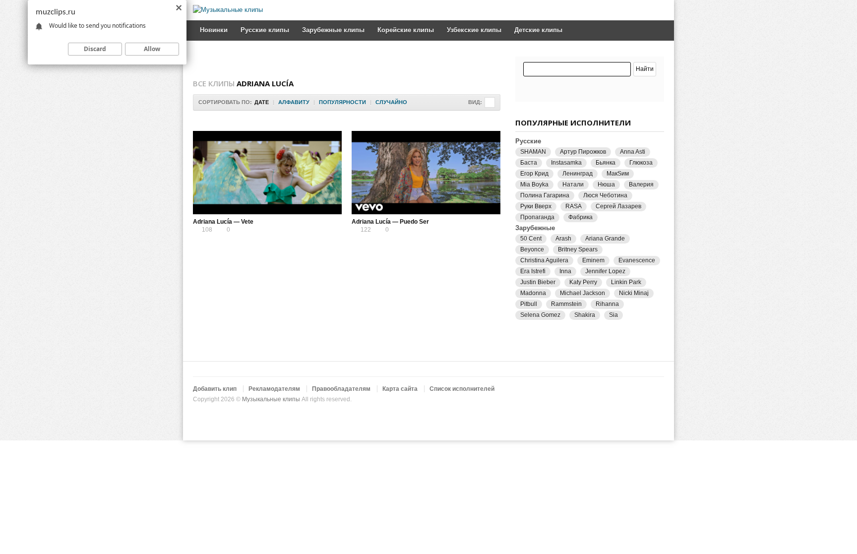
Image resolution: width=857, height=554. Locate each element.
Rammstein (566, 304)
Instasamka (566, 162)
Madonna (533, 293)
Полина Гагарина (544, 195)
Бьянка (605, 162)
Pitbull (528, 304)
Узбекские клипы (474, 30)
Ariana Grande (605, 238)
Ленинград (577, 173)
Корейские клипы (405, 30)
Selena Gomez (540, 314)
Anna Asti (632, 151)
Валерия (641, 184)
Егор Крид (534, 173)
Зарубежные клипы (333, 30)
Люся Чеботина (605, 195)
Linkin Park (626, 282)
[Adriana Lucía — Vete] (267, 172)
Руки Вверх (535, 206)
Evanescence (636, 260)
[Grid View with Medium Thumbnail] (490, 102)
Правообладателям (341, 388)
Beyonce (532, 249)
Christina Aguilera (544, 260)
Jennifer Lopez (605, 271)
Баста (528, 162)
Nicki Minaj (634, 293)
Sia (613, 314)
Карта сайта (400, 388)
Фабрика (580, 217)
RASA (573, 206)
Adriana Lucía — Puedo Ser (390, 221)
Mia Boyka (534, 184)
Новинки (214, 30)
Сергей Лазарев (618, 206)
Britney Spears (578, 249)
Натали (573, 184)
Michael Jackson (582, 293)
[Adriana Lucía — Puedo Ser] (426, 172)
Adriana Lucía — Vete (223, 221)
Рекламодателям (274, 388)
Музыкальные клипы (271, 399)
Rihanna (607, 304)
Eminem (593, 260)
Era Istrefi (533, 271)
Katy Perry (583, 282)
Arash (563, 238)
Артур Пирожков (583, 151)
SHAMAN (533, 151)
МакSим (618, 173)
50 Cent (531, 238)
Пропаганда (537, 217)
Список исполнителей (461, 388)
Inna (565, 271)
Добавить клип (215, 388)
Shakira (584, 314)
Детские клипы (538, 30)
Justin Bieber (537, 282)
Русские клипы (265, 30)
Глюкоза (641, 162)
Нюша (606, 184)
